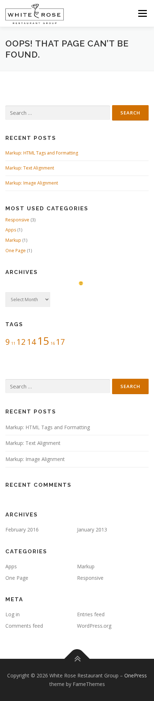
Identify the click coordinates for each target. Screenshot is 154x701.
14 (31, 342)
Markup (13, 240)
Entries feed (91, 614)
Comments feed (24, 625)
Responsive (17, 220)
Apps (10, 230)
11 (13, 343)
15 (43, 341)
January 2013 (92, 529)
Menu (142, 13)
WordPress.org (94, 625)
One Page (15, 250)
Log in (12, 614)
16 (52, 343)
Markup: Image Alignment (31, 183)
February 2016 (22, 529)
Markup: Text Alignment (29, 168)
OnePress (135, 675)
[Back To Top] (77, 659)
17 (60, 342)
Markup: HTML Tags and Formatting (41, 153)
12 (21, 342)
